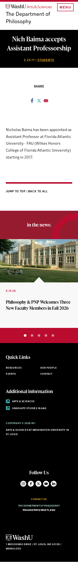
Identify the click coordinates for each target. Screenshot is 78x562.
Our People (48, 368)
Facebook (31, 484)
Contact (46, 374)
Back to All (38, 191)
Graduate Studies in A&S (28, 408)
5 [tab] (52, 335)
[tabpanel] (39, 283)
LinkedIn (54, 484)
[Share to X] (39, 102)
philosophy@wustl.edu (39, 510)
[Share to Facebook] (32, 102)
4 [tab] (46, 335)
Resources (13, 368)
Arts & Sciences (22, 401)
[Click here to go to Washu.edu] (19, 540)
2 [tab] (32, 335)
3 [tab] (39, 335)
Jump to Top (16, 191)
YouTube (46, 484)
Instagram (23, 484)
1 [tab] (25, 335)
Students (45, 60)
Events (11, 374)
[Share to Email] (45, 102)
